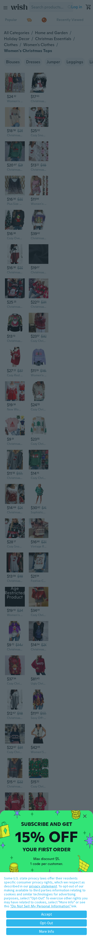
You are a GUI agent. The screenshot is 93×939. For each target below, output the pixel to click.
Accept (46, 914)
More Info (46, 931)
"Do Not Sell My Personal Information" (40, 906)
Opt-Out (46, 923)
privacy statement (43, 886)
